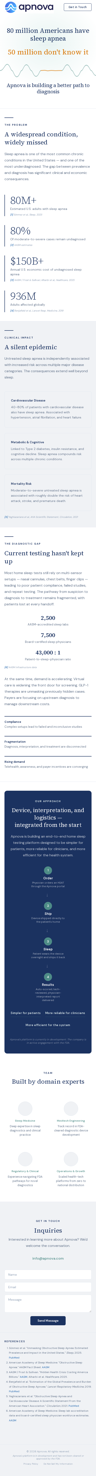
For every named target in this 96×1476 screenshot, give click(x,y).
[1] (11, 214)
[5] (6, 516)
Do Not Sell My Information (58, 1463)
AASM (45, 1367)
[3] (12, 280)
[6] (6, 667)
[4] (12, 310)
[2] (11, 245)
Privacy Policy (30, 1463)
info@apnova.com (48, 1258)
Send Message (48, 1321)
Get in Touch (78, 7)
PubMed (14, 1357)
